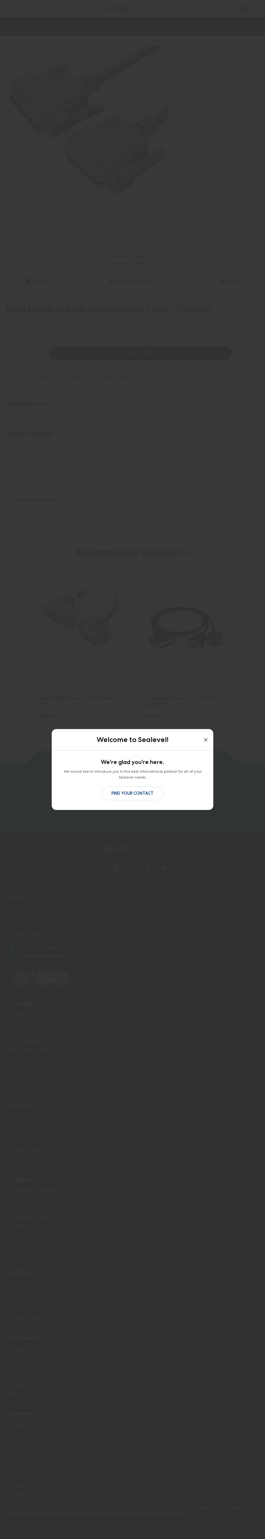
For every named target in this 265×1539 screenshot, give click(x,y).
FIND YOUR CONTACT (132, 793)
